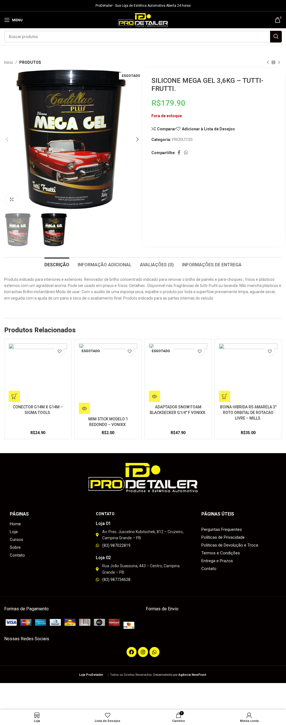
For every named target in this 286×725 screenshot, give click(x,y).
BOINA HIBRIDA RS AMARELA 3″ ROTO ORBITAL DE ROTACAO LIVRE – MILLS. (248, 412)
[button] (14, 396)
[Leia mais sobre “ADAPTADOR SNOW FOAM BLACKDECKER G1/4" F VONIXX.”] (154, 396)
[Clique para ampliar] (12, 200)
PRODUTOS (30, 62)
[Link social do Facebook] (179, 153)
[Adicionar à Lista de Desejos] (59, 351)
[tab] (56, 264)
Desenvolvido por (179, 675)
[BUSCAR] (276, 37)
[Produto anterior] (268, 62)
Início (8, 62)
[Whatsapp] (154, 652)
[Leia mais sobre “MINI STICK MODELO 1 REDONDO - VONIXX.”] (84, 408)
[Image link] (72, 623)
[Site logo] (143, 19)
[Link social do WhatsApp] (186, 153)
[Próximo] (279, 62)
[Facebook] (132, 652)
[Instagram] (143, 652)
